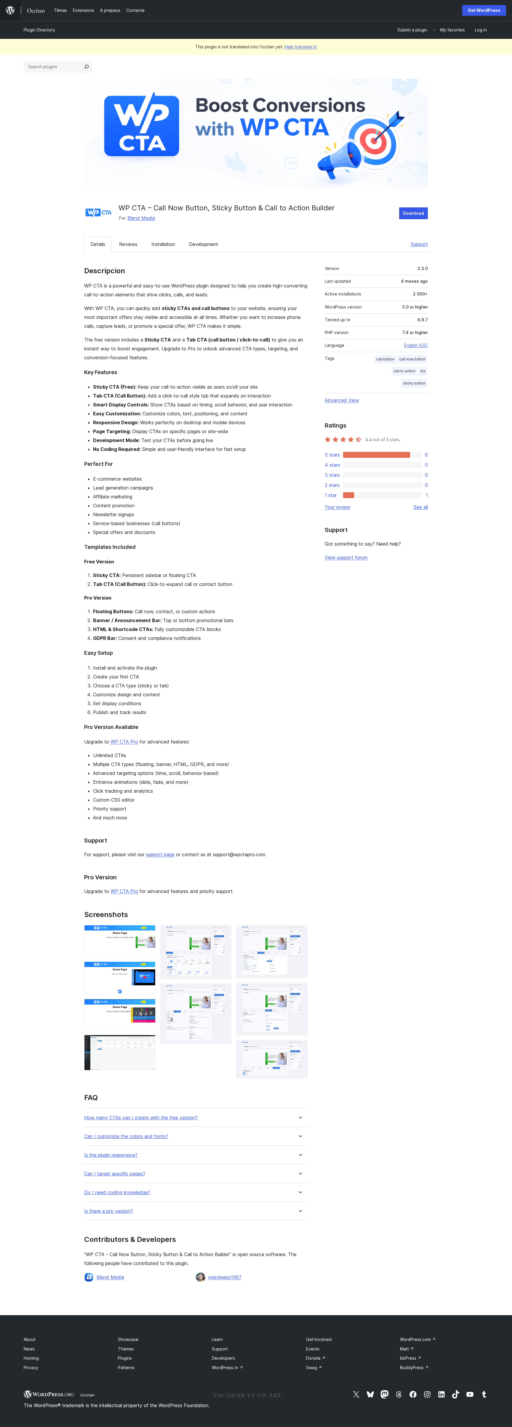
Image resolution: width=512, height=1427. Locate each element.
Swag (314, 1367)
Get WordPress (484, 10)
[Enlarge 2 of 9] (148, 969)
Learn (217, 1339)
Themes (126, 1348)
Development (203, 244)
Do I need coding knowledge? (117, 1192)
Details (97, 244)
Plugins (125, 1358)
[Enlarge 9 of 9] (300, 1048)
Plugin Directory (39, 29)
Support (419, 244)
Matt (407, 1348)
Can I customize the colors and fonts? (126, 1136)
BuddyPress (414, 1367)
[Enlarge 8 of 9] (300, 991)
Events (312, 1348)
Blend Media (141, 218)
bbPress (410, 1358)
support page (160, 854)
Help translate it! (300, 46)
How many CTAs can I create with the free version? (141, 1118)
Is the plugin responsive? (110, 1155)
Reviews (128, 244)
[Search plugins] (86, 67)
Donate (316, 1358)
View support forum (346, 557)
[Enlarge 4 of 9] (148, 1043)
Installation (163, 244)
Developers (223, 1358)
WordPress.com (418, 1339)
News (29, 1348)
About (30, 1339)
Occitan (87, 1395)
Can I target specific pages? (114, 1174)
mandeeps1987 (224, 1277)
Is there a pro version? (108, 1211)
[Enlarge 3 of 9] (148, 1007)
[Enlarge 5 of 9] (223, 933)
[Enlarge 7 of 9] (300, 933)
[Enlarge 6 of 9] (223, 992)
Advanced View (342, 400)
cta (422, 371)
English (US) (416, 345)
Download (413, 213)
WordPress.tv (227, 1367)
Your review (337, 507)
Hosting (31, 1358)
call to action (404, 371)
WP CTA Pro (124, 742)
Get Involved (319, 1339)
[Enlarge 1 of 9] (148, 933)
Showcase (128, 1339)
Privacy (31, 1367)
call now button (412, 359)
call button (385, 359)
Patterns (126, 1367)
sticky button (414, 383)
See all (421, 507)
